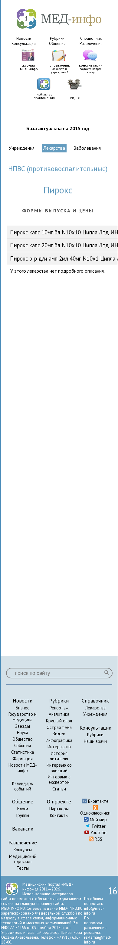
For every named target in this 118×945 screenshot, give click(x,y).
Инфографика (59, 740)
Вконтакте (98, 801)
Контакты (59, 815)
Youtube (98, 832)
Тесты (23, 868)
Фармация (22, 759)
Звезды (22, 726)
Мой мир (98, 819)
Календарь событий (22, 786)
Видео (59, 734)
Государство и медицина (22, 716)
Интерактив (59, 746)
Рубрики (57, 38)
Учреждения (21, 148)
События (22, 745)
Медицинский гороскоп (22, 859)
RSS (97, 839)
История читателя (59, 756)
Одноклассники (95, 813)
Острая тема (59, 727)
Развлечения (91, 43)
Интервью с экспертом (59, 779)
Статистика (22, 752)
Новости (23, 38)
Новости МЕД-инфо (22, 767)
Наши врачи (95, 741)
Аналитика (59, 714)
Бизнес (22, 708)
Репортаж (59, 708)
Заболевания (87, 148)
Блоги (22, 809)
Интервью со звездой (59, 767)
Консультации (23, 43)
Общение (57, 43)
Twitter (98, 826)
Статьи (59, 789)
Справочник (91, 38)
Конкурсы (23, 850)
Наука (22, 732)
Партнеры (59, 809)
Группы (22, 815)
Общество (22, 739)
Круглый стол (59, 721)
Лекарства (54, 148)
